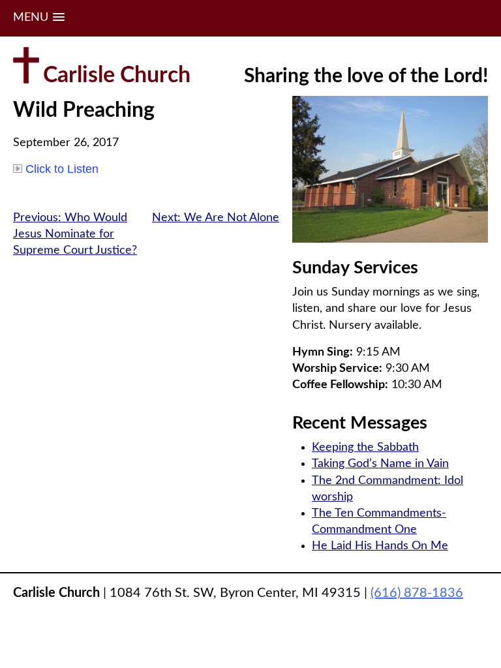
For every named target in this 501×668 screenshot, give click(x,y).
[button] (39, 18)
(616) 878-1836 (417, 593)
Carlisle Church (116, 76)
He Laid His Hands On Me (380, 546)
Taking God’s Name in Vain (380, 464)
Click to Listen (62, 168)
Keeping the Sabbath (365, 447)
